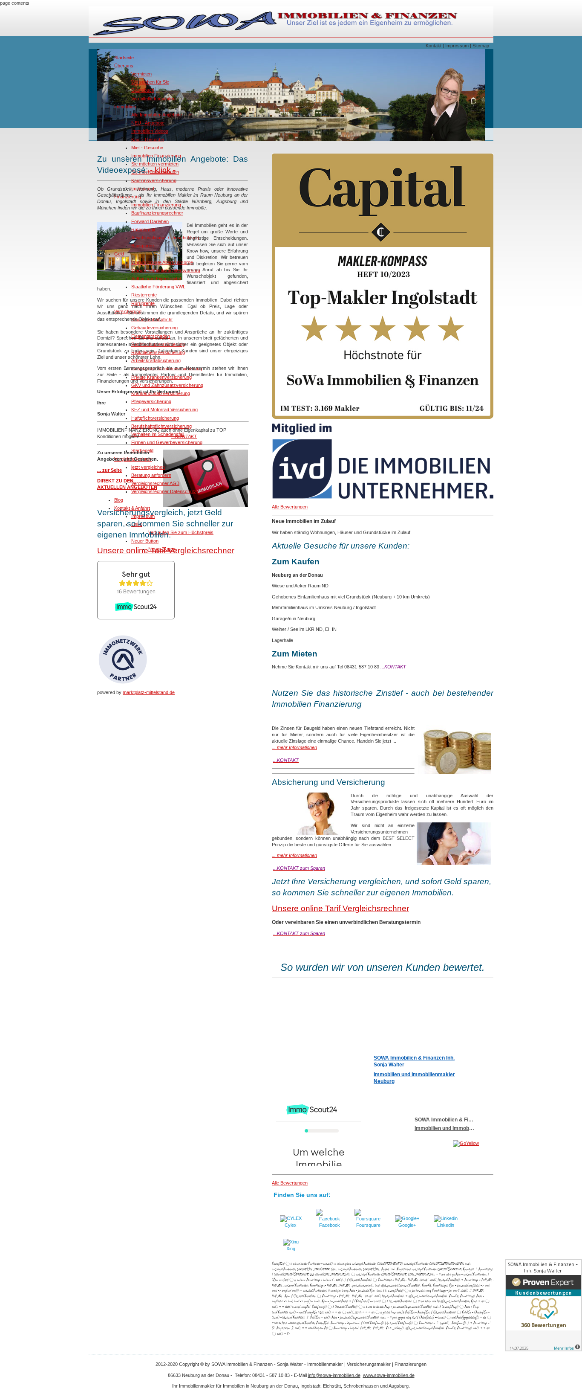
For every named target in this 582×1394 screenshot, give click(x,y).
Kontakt (433, 45)
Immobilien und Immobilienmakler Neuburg (414, 1078)
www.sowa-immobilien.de (389, 1375)
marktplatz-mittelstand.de (149, 692)
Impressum (457, 45)
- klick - (163, 170)
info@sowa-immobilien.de (334, 1375)
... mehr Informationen (294, 747)
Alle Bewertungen (290, 506)
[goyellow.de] (428, 1143)
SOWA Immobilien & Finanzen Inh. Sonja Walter (414, 1061)
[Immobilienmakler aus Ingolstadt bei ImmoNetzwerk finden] (122, 683)
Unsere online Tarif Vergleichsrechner (165, 550)
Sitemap (481, 45)
